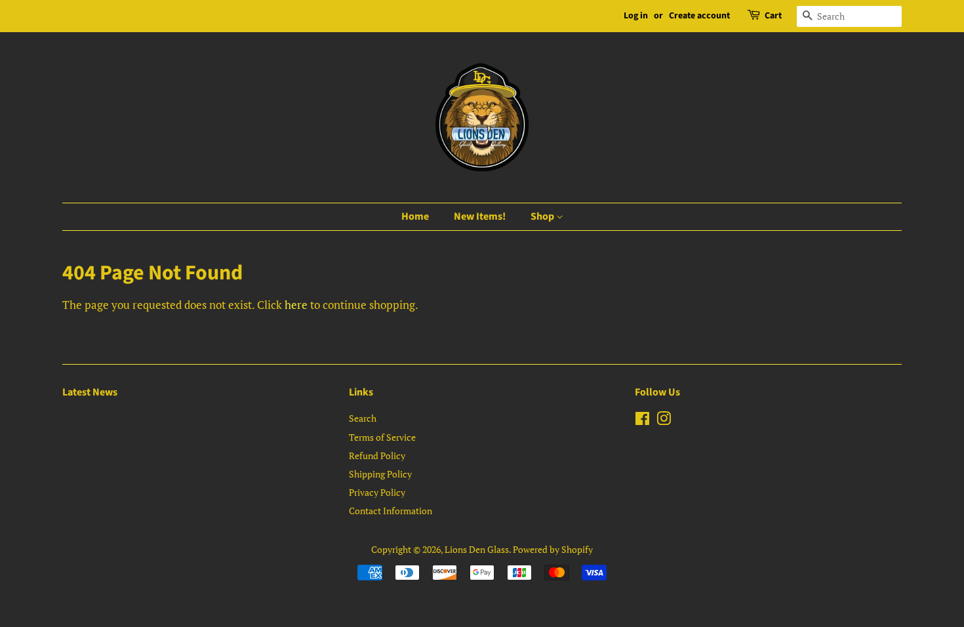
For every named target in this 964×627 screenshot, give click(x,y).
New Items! (480, 216)
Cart (773, 15)
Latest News (89, 392)
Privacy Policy (377, 492)
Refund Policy (377, 455)
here (296, 304)
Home (415, 216)
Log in (636, 15)
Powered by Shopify (553, 549)
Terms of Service (382, 437)
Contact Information (390, 510)
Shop (543, 216)
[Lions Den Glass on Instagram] (663, 421)
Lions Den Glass (477, 549)
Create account (699, 15)
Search (362, 418)
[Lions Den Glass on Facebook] (642, 421)
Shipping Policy (380, 474)
